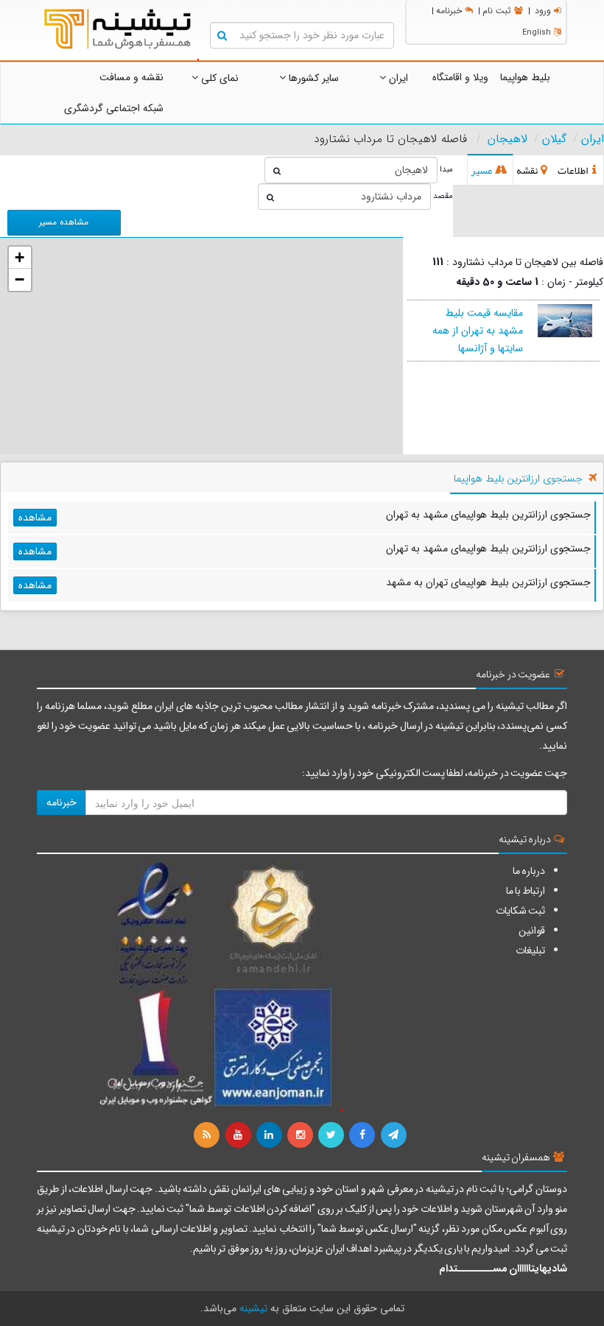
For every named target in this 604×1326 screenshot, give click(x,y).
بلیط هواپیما (525, 77)
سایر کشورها (312, 78)
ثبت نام (496, 11)
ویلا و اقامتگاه (460, 77)
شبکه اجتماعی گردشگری (114, 108)
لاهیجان (507, 139)
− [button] (19, 279)
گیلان (554, 139)
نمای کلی (218, 78)
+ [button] (19, 257)
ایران (397, 78)
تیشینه (253, 1308)
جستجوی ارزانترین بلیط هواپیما (518, 478)
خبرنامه (449, 11)
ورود (543, 11)
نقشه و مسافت (131, 77)
